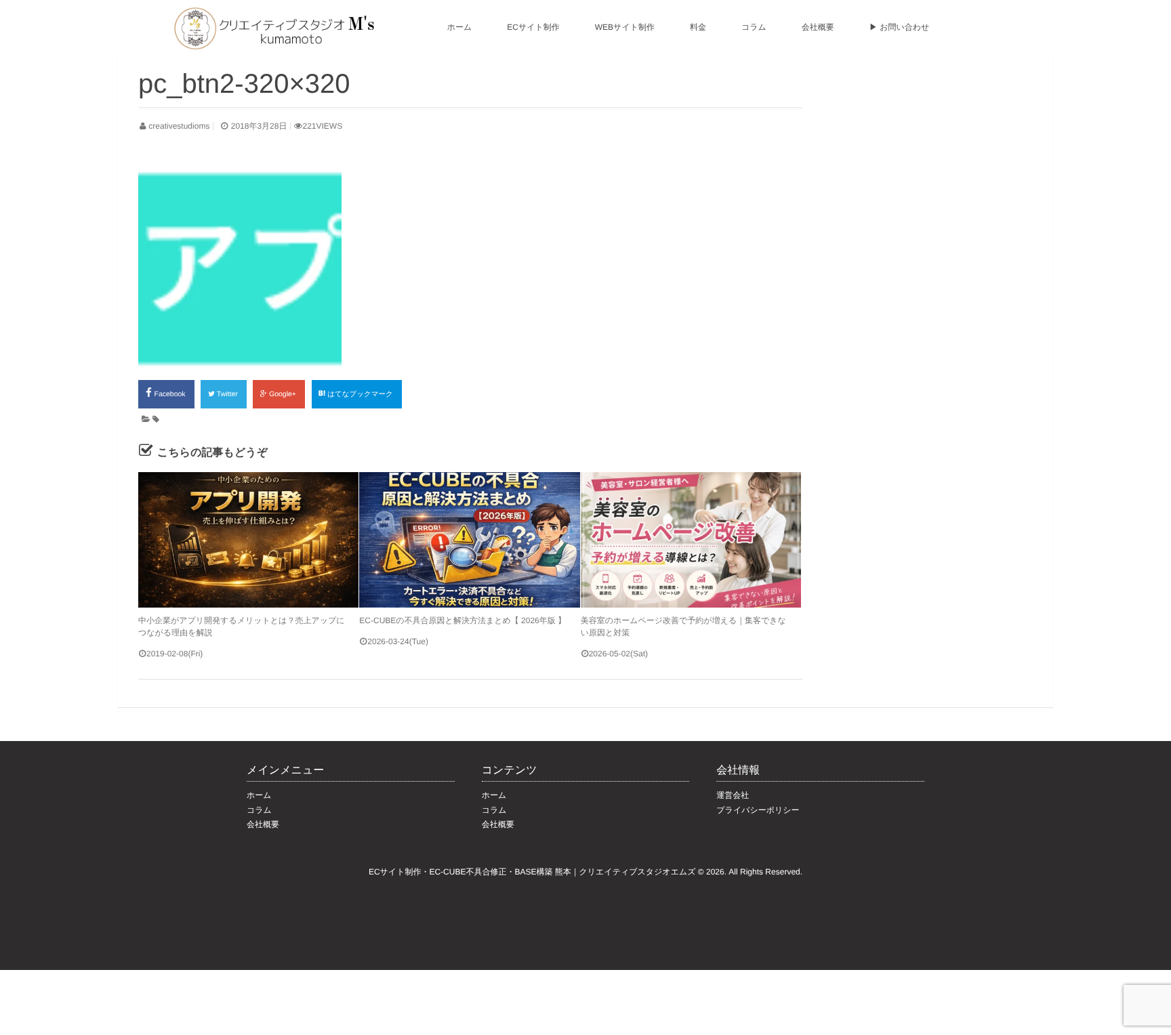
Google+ (283, 394)
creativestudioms (178, 126)
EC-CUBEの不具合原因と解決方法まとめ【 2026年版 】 (462, 620)
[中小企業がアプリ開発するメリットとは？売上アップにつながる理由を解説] (248, 540)
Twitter (228, 394)
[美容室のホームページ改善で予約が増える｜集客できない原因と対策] (691, 540)
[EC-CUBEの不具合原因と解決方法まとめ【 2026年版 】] (469, 540)
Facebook (171, 394)
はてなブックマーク (360, 394)
